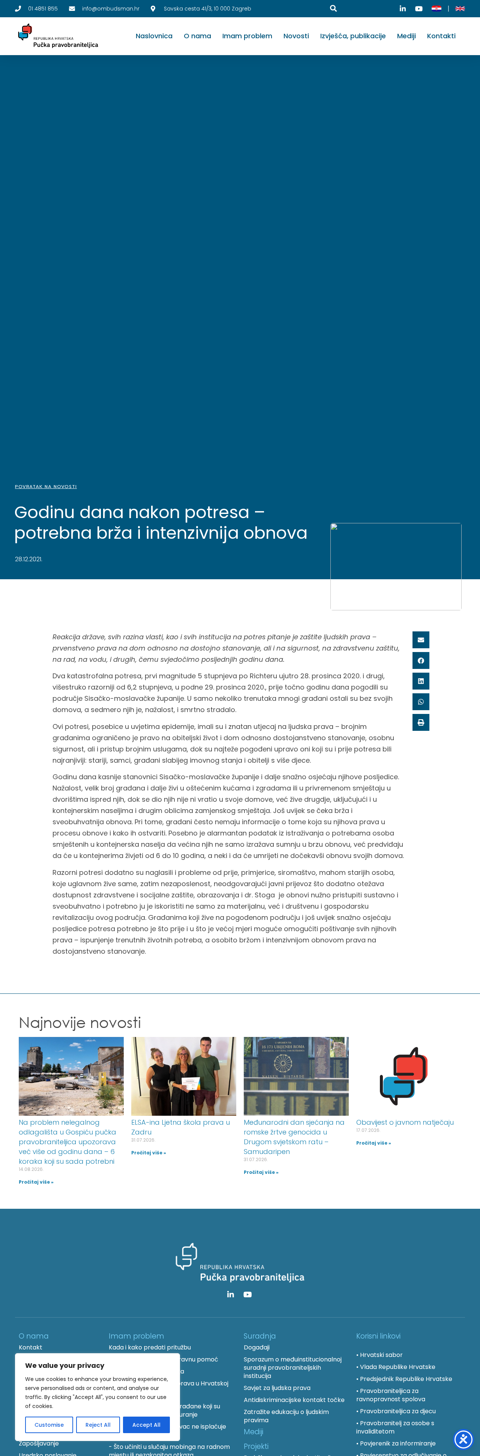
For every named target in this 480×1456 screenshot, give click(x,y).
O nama (197, 36)
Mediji (406, 36)
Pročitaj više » (36, 1182)
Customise (49, 1425)
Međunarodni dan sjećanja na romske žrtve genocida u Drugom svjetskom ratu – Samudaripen (294, 1137)
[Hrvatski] (436, 9)
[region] (97, 1397)
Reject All (98, 1425)
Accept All (146, 1425)
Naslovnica (154, 36)
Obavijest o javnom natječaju (405, 1122)
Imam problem (247, 36)
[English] (460, 9)
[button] (420, 639)
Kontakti (441, 36)
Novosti (296, 36)
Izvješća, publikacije (353, 36)
